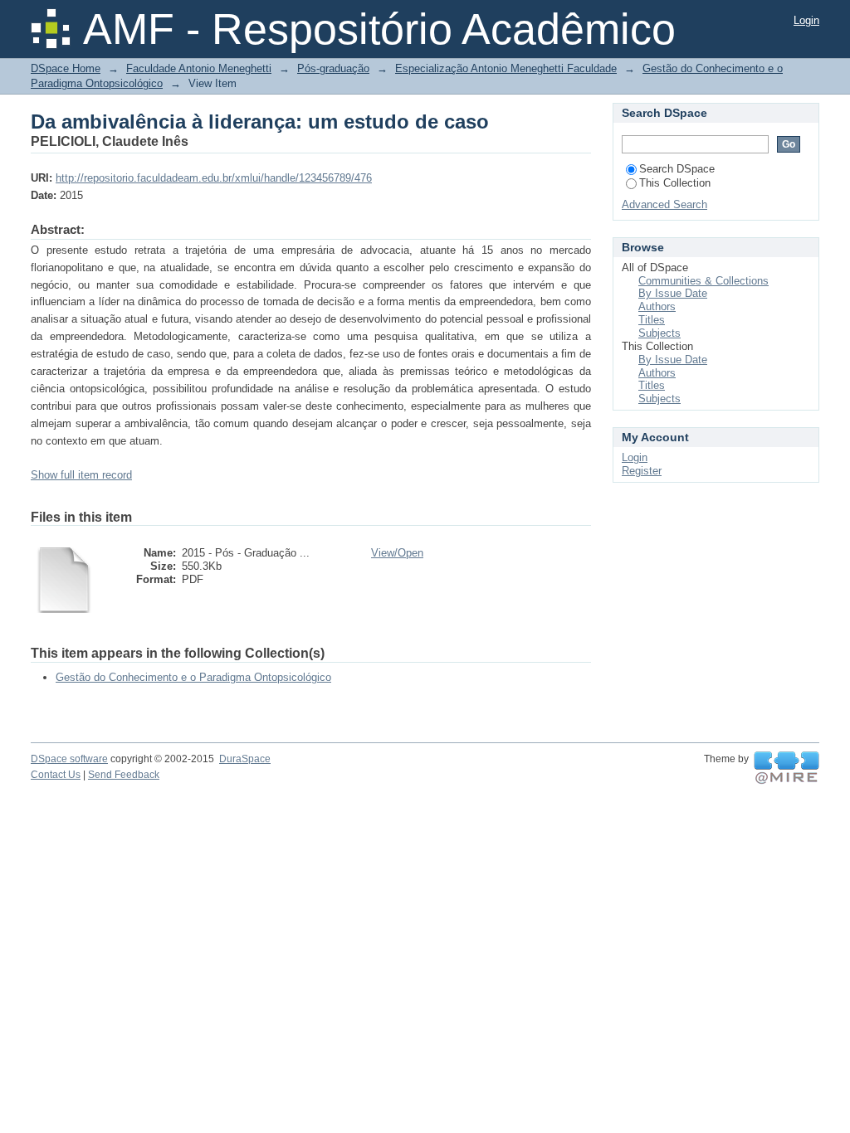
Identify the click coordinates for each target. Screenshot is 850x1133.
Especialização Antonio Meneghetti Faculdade (506, 68)
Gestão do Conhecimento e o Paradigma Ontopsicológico (193, 677)
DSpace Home (65, 68)
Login (806, 20)
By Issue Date (672, 293)
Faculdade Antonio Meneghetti (198, 68)
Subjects (659, 333)
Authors (657, 306)
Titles (651, 320)
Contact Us (56, 774)
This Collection (675, 183)
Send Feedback (123, 774)
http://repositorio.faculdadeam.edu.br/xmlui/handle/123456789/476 (214, 178)
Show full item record (81, 475)
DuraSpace (245, 759)
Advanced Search (664, 204)
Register (642, 470)
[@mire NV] (786, 768)
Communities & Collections (703, 281)
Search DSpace (677, 169)
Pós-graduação (333, 68)
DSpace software (69, 759)
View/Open (397, 553)
